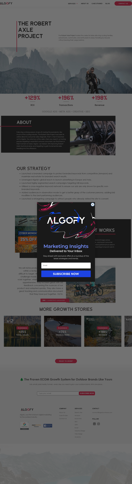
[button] (66, 276)
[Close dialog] (92, 204)
